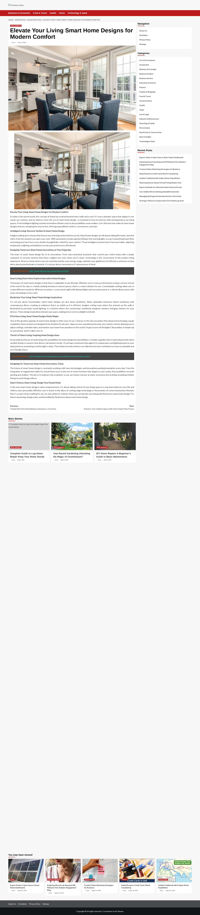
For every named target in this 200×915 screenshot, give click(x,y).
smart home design (79, 397)
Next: (109, 407)
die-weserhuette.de (145, 682)
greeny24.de (142, 366)
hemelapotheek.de (145, 449)
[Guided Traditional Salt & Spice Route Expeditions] (174, 870)
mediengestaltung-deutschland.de (151, 302)
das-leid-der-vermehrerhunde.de (150, 612)
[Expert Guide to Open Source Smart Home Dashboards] (26, 870)
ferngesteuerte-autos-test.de (149, 563)
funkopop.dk (142, 285)
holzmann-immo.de (145, 834)
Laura (50, 893)
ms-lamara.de (143, 363)
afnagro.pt (142, 213)
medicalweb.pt (143, 224)
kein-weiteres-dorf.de (146, 651)
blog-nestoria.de (144, 368)
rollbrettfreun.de (144, 646)
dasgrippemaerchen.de (146, 768)
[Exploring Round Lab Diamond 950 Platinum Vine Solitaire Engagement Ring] (63, 870)
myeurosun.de (143, 313)
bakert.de (141, 416)
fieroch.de (141, 399)
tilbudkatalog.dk (144, 263)
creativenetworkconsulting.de (149, 421)
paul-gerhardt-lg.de (145, 782)
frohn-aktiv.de (143, 380)
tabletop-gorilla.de (145, 571)
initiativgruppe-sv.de (146, 479)
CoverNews (107, 911)
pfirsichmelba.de (144, 762)
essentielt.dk (142, 269)
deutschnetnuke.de (145, 660)
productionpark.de (145, 396)
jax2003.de (142, 502)
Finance (142, 87)
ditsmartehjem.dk (144, 280)
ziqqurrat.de (142, 307)
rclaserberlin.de (144, 327)
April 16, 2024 (107, 460)
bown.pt (141, 235)
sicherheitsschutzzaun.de (147, 388)
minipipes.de (142, 535)
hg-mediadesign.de (145, 413)
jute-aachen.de (143, 665)
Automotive (144, 65)
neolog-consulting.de (146, 568)
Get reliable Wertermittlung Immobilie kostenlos (159, 192)
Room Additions (16, 25)
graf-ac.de (142, 296)
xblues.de (141, 798)
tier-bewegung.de (144, 482)
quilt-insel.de (143, 435)
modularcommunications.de (148, 507)
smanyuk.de (142, 374)
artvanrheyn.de (143, 485)
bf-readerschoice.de (145, 696)
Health (53, 13)
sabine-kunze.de (144, 748)
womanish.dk (142, 266)
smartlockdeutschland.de (147, 560)
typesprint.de (143, 632)
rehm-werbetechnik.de (146, 418)
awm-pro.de (142, 330)
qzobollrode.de (143, 837)
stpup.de (141, 726)
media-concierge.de (145, 820)
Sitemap (142, 44)
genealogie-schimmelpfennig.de (150, 710)
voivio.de (141, 643)
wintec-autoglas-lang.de (147, 382)
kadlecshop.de (143, 357)
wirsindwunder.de (144, 346)
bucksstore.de (143, 493)
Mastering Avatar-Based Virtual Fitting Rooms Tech (160, 183)
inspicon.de (142, 831)
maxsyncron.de (143, 657)
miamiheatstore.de (145, 554)
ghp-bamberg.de (144, 521)
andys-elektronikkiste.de (147, 305)
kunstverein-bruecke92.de (148, 615)
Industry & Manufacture (149, 119)
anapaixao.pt (143, 219)
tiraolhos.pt (142, 293)
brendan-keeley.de (145, 318)
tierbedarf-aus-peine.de (147, 662)
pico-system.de (143, 618)
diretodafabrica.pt (145, 238)
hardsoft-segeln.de (145, 385)
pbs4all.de (141, 532)
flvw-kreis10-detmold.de (147, 607)
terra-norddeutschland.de (147, 707)
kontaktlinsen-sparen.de (147, 679)
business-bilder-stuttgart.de (148, 795)
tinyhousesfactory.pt (146, 241)
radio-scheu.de (143, 402)
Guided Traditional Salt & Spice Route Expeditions (159, 178)
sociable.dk (142, 274)
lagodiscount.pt (144, 227)
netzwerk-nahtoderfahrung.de (149, 601)
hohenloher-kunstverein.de (148, 693)
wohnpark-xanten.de (145, 427)
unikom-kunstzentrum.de (147, 474)
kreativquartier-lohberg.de (148, 759)
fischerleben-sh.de (145, 515)
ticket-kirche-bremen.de (147, 624)
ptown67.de (142, 654)
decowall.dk (142, 291)
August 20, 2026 (59, 893)
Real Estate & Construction (150, 132)
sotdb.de (141, 377)
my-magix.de (142, 393)
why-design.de (143, 438)
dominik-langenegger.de (147, 538)
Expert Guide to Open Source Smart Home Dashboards (161, 157)
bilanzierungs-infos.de (146, 490)
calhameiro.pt (143, 246)
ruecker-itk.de (143, 582)
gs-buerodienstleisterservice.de (150, 424)
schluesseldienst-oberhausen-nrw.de (152, 604)
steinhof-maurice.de (145, 496)
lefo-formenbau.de (145, 316)
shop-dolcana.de (144, 779)
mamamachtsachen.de (146, 579)
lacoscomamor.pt (144, 230)
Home (62, 13)
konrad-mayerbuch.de (146, 527)
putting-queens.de (145, 443)
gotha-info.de (143, 809)
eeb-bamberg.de (144, 718)
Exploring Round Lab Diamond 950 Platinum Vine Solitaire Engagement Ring (162, 163)
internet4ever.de (144, 715)
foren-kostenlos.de (145, 698)
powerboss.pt (143, 210)
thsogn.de (141, 784)
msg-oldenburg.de (145, 751)
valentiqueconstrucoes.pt (147, 257)
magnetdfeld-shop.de (146, 349)
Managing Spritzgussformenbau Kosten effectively (160, 196)
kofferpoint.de (143, 685)
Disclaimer (143, 35)
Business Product (146, 74)
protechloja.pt (143, 221)
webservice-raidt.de (145, 729)
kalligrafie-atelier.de (145, 848)
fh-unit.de (141, 324)
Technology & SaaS (77, 13)
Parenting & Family (147, 123)
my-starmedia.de (144, 590)
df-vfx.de (141, 704)
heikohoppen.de (144, 454)
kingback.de (142, 457)
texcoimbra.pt (143, 260)
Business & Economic (19, 13)
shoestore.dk (143, 271)
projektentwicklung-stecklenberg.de (151, 504)
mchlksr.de (141, 471)
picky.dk (141, 282)
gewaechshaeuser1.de (146, 429)
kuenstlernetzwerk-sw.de (147, 518)
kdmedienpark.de (144, 432)
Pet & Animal (144, 128)
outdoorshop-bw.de (145, 440)
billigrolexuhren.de (145, 587)
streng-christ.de (144, 549)
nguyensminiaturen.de (146, 746)
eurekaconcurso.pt (145, 233)
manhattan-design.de (146, 765)
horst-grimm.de (143, 410)
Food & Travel (40, 13)
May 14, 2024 (22, 42)
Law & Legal (144, 114)
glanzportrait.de (144, 626)
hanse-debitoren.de (145, 407)
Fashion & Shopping (147, 92)
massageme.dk (143, 288)
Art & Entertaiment (147, 60)
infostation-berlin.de (146, 466)
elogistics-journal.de (145, 599)
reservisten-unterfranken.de (148, 338)
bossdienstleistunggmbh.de (148, 310)
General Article (145, 101)
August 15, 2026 (170, 890)
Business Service (146, 78)
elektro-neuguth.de (145, 771)
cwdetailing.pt (143, 252)
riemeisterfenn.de (144, 610)
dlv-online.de (143, 540)
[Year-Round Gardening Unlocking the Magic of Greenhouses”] (72, 436)
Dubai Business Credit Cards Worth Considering (158, 174)
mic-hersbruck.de (144, 551)
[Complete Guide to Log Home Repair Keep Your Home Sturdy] (29, 436)
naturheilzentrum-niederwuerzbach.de (152, 668)
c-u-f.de (141, 818)
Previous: (33, 407)
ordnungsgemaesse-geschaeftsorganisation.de (156, 510)
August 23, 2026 (22, 890)
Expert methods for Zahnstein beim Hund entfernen (160, 187)
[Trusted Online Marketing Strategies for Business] (100, 870)
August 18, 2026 (133, 890)
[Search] (190, 13)
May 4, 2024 (20, 460)
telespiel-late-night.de (146, 734)
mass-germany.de (144, 391)
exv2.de (141, 596)
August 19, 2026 (96, 890)
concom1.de (142, 776)
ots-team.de (142, 499)
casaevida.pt (142, 249)
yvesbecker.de (143, 621)
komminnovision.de (145, 468)
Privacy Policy (144, 40)
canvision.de (142, 360)
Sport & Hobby (145, 137)
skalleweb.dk (142, 277)
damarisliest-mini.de (145, 524)
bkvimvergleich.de (144, 404)
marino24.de (142, 543)
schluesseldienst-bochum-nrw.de (150, 529)
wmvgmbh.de (142, 773)
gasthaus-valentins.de (146, 546)
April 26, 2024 (64, 460)
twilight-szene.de (144, 585)
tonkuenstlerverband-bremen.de (150, 823)
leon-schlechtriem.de (146, 460)
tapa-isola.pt (142, 244)
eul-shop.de (142, 757)
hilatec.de (141, 341)
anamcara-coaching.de (146, 574)
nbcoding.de (142, 343)
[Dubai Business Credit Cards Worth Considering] (137, 870)
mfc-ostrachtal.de (144, 743)
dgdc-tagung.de (144, 565)
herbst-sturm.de (144, 826)
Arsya (13, 42)
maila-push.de (143, 355)
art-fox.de (141, 352)
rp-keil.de (141, 335)
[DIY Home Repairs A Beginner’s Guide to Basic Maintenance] (115, 436)
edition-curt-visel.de (145, 371)
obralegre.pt (142, 255)
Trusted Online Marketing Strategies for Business (159, 169)
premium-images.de (145, 488)
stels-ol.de (142, 687)
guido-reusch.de (144, 671)
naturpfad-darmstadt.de (147, 321)
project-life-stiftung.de (147, 829)
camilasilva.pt (143, 216)
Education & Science (147, 83)
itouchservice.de (144, 790)
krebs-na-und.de (144, 701)
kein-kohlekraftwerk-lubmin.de (149, 649)
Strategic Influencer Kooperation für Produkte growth (161, 201)
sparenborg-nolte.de (145, 477)
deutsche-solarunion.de (147, 299)
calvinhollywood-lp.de (146, 674)
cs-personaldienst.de (146, 446)
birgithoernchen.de (145, 452)
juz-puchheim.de (144, 593)
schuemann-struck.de (146, 712)
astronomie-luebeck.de (146, 637)
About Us (143, 31)
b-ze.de (140, 635)
